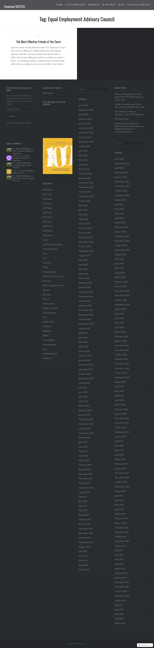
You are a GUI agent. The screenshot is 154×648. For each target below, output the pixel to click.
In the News (108, 5)
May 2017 (83, 506)
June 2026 (83, 105)
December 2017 (86, 474)
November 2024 (86, 133)
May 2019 (83, 397)
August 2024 (84, 146)
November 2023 (86, 187)
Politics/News (49, 322)
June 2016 (83, 556)
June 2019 (83, 392)
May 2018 (83, 451)
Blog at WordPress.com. (77, 644)
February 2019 (85, 410)
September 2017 (86, 488)
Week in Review (50, 354)
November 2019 (86, 369)
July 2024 (83, 151)
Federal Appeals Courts (53, 285)
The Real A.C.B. (122, 119)
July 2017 (83, 497)
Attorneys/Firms (50, 249)
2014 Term (47, 190)
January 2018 (84, 469)
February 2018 (85, 465)
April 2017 (83, 510)
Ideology (47, 295)
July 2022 (83, 260)
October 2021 (85, 301)
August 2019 (84, 383)
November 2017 (86, 479)
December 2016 (86, 529)
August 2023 (84, 201)
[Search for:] (93, 89)
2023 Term (47, 231)
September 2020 (86, 324)
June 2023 (83, 210)
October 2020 (85, 319)
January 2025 (85, 124)
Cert (45, 258)
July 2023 (83, 205)
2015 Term (47, 194)
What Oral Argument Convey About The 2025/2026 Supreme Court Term (129, 97)
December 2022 (86, 237)
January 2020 (85, 360)
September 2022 (86, 251)
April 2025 (83, 114)
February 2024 (85, 174)
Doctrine (47, 281)
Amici (45, 240)
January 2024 (85, 178)
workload (47, 358)
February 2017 (85, 520)
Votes (45, 349)
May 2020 (83, 342)
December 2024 (86, 128)
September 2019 (86, 378)
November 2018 (86, 424)
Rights (46, 335)
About (121, 5)
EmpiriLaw (94, 5)
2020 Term (48, 217)
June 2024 (83, 155)
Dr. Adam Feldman (21, 149)
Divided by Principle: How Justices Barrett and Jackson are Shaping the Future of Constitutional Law (129, 127)
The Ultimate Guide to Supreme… (21, 158)
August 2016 (84, 547)
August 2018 (84, 438)
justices (46, 299)
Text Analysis (49, 340)
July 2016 (83, 551)
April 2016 (83, 565)
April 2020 (83, 347)
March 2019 (84, 406)
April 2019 (83, 401)
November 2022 (86, 242)
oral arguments (50, 313)
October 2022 (85, 246)
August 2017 (84, 492)
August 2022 (84, 256)
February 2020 (85, 356)
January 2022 (85, 287)
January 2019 (84, 415)
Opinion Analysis (50, 308)
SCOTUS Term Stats (75, 5)
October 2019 (85, 374)
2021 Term (47, 222)
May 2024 (83, 160)
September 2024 (86, 142)
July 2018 (83, 442)
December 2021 (86, 292)
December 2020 (86, 310)
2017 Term (47, 203)
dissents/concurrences (53, 276)
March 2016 (84, 570)
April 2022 (83, 274)
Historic (46, 290)
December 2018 (86, 419)
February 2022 (85, 283)
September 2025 (86, 110)
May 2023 (83, 215)
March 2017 (84, 515)
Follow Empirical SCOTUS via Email (18, 89)
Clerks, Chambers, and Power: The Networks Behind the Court (129, 105)
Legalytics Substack (138, 5)
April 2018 (83, 456)
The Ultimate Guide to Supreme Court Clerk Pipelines (129, 113)
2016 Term (47, 199)
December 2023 (86, 183)
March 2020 (84, 351)
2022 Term (47, 226)
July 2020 (83, 333)
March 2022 (84, 278)
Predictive (47, 326)
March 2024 (84, 169)
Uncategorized (49, 345)
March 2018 (84, 460)
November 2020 (86, 315)
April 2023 (83, 219)
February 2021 (85, 306)
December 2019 (86, 365)
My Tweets (47, 93)
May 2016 (83, 560)
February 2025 (85, 119)
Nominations (49, 304)
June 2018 (83, 447)
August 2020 (84, 328)
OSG (45, 317)
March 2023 (84, 224)
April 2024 (83, 165)
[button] (61, 156)
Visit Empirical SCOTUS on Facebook (54, 103)
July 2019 (83, 387)
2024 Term (47, 235)
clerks (45, 267)
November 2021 (86, 297)
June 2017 (83, 501)
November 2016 (86, 533)
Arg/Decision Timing (52, 244)
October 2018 (85, 429)
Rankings (47, 331)
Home (60, 5)
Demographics (49, 272)
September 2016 (86, 542)
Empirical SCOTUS (14, 6)
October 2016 (85, 538)
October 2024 (85, 137)
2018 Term (47, 208)
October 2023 (85, 192)
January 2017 (84, 524)
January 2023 (85, 233)
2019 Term (47, 213)
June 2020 (83, 337)
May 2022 (83, 269)
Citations (47, 263)
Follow (12, 116)
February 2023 (85, 228)
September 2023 (86, 196)
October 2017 (85, 483)
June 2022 (83, 265)
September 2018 (86, 433)
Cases (45, 254)
